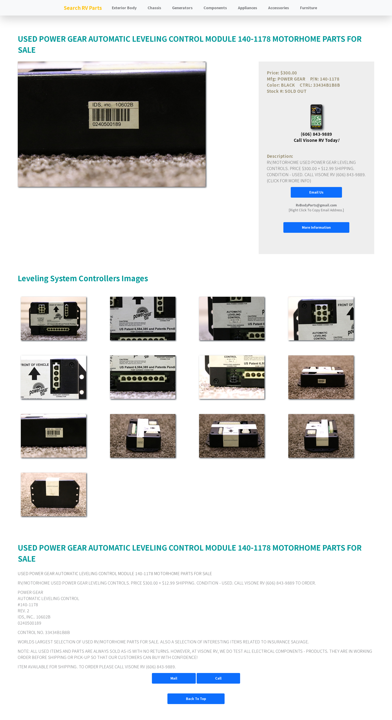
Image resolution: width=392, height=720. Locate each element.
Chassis (154, 7)
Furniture (308, 7)
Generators (182, 7)
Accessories (278, 7)
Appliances (247, 7)
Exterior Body (124, 7)
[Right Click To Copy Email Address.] (316, 207)
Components (215, 7)
